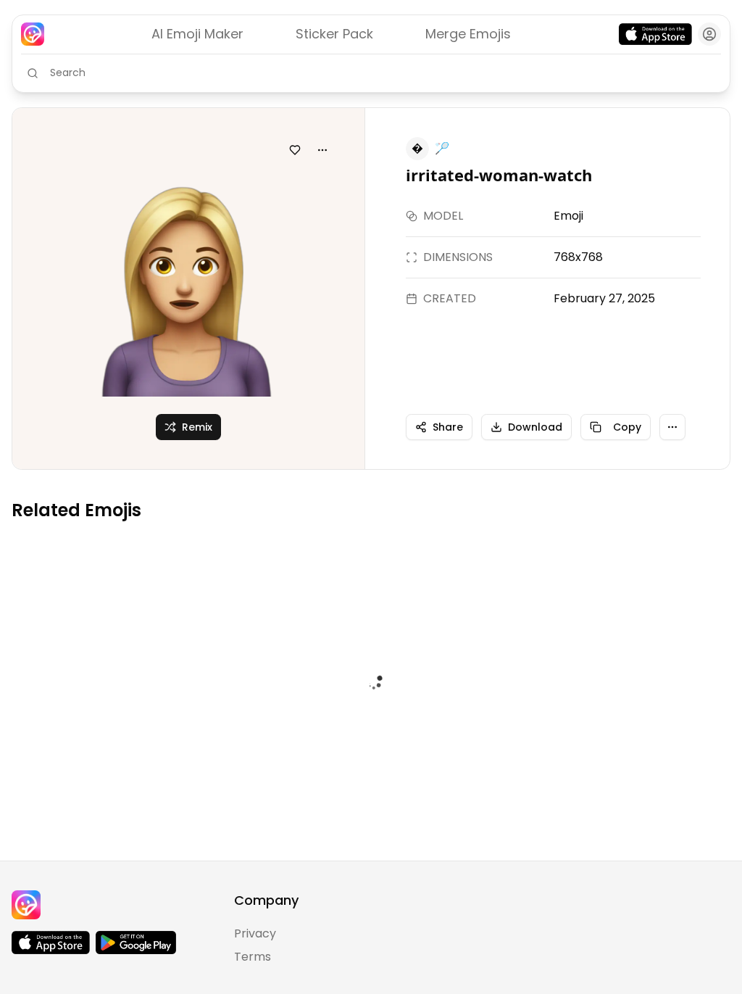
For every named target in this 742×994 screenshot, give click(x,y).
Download (535, 427)
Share (448, 427)
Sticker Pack (334, 34)
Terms (252, 956)
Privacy (255, 933)
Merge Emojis (468, 34)
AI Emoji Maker (197, 34)
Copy (627, 427)
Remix (197, 427)
